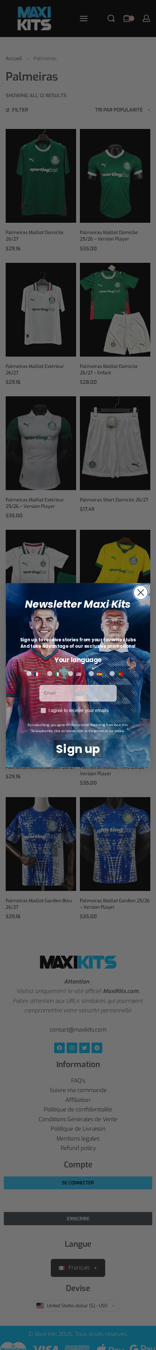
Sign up (78, 749)
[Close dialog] (140, 592)
